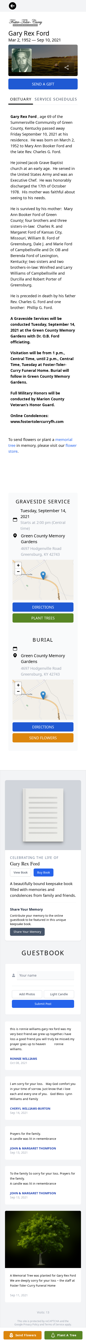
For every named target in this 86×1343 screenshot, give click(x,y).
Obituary (20, 99)
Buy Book (43, 872)
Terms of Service (54, 1324)
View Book (21, 872)
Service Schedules (56, 99)
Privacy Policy (31, 1324)
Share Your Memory (27, 932)
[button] (43, 575)
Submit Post (43, 1004)
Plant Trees (43, 617)
